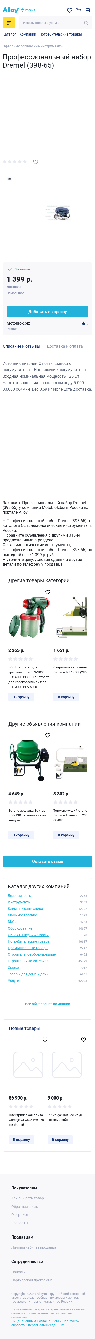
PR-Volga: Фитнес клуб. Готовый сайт (65, 1117)
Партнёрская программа (32, 1280)
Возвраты (19, 1223)
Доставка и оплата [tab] (65, 346)
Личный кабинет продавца (33, 1247)
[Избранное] (69, 10)
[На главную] (11, 10)
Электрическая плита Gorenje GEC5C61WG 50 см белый (26, 1120)
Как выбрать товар (27, 1198)
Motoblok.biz (18, 323)
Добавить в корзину (47, 311)
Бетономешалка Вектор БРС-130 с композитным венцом (27, 815)
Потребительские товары (60, 34)
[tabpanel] (47, 376)
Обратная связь (24, 1207)
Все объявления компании (47, 1004)
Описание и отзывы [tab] (21, 346)
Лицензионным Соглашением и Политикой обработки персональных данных (45, 1323)
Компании (27, 34)
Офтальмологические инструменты (33, 46)
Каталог (9, 34)
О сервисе (19, 1215)
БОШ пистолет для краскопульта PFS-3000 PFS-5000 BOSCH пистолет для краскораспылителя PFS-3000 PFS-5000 (28, 677)
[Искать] (86, 23)
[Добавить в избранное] (36, 161)
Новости (18, 1272)
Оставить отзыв (47, 861)
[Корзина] (78, 10)
